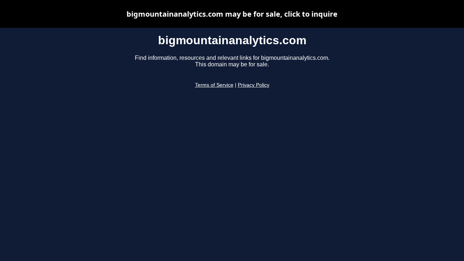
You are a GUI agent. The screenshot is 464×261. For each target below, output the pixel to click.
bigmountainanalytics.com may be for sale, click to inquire (232, 14)
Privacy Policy (253, 85)
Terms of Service (214, 85)
